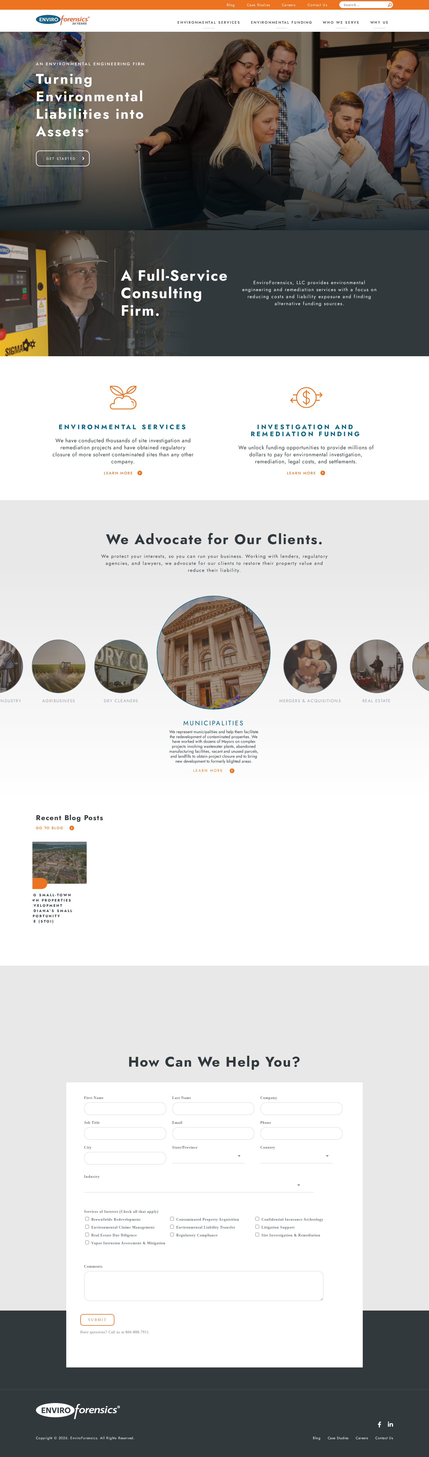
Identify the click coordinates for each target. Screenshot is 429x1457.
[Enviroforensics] (63, 20)
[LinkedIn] (390, 1424)
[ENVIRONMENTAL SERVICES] (123, 397)
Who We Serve (341, 22)
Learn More (209, 770)
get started (61, 158)
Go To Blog (50, 828)
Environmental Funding (282, 22)
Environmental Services (208, 22)
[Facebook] (379, 1424)
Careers (289, 5)
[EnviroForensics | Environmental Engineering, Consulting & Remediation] (78, 1411)
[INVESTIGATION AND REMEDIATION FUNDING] (306, 397)
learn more (118, 473)
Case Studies (258, 5)
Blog (231, 5)
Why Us (379, 22)
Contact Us (317, 5)
